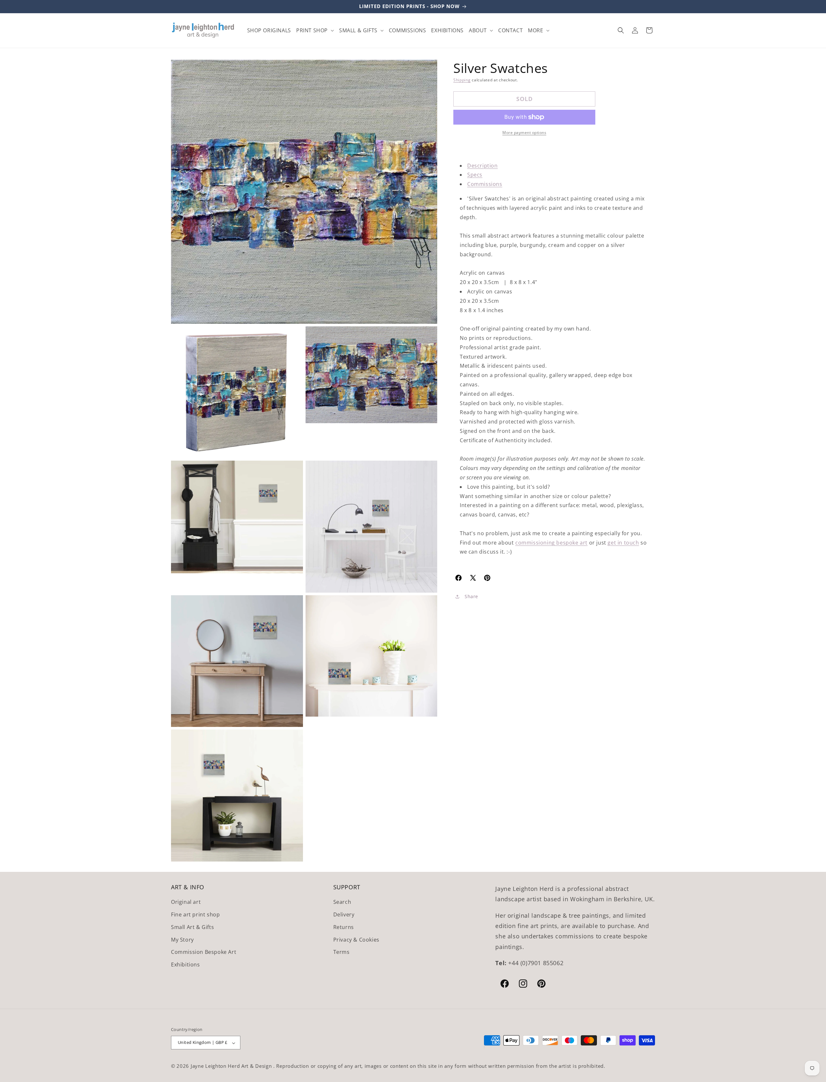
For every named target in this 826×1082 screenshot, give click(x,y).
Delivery (344, 914)
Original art (186, 902)
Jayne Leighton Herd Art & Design (232, 1066)
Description (482, 165)
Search (342, 902)
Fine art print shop (195, 914)
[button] (315, 30)
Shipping (462, 80)
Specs (474, 174)
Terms (341, 952)
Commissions (484, 184)
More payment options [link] (524, 132)
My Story (182, 939)
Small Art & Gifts (192, 927)
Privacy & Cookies (356, 939)
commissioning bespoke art (551, 542)
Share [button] (471, 596)
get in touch (623, 542)
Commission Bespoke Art (203, 952)
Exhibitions (185, 964)
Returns (343, 927)
